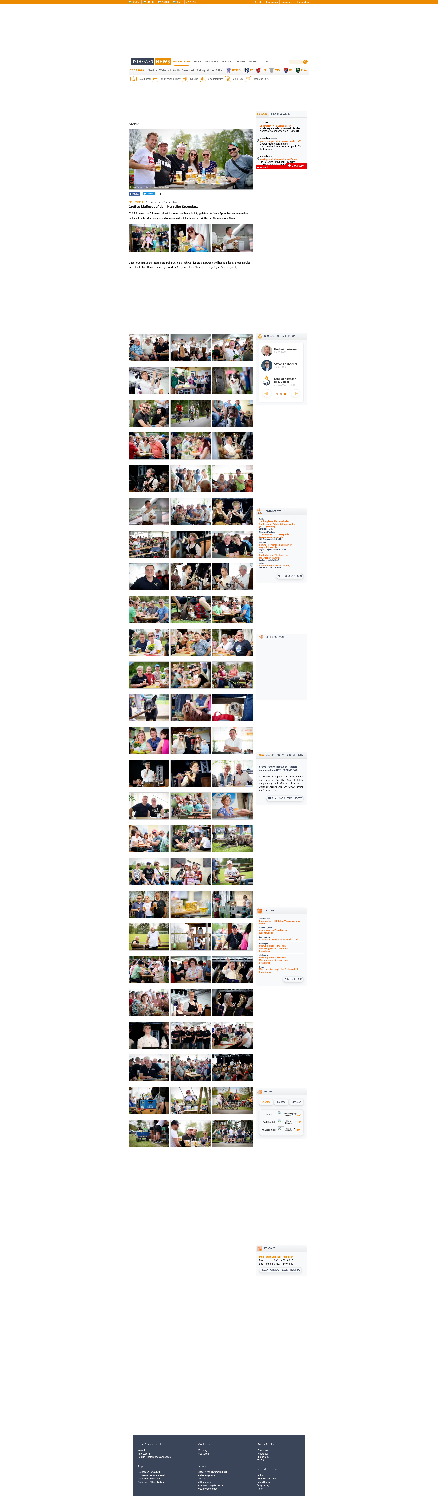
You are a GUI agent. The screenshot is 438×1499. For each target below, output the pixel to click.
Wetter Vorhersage (207, 1488)
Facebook (262, 1450)
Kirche (210, 70)
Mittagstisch (204, 1482)
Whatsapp (262, 1453)
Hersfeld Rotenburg (267, 1478)
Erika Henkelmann (286, 378)
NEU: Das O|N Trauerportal (280, 336)
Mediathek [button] (211, 61)
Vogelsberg (263, 1485)
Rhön (304, 70)
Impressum (287, 2)
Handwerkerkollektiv (170, 79)
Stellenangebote (206, 1475)
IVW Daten (203, 1453)
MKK (278, 70)
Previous (266, 393)
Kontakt (258, 2)
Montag (281, 1102)
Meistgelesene (280, 113)
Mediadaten (272, 2)
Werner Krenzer (284, 364)
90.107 (135, 2)
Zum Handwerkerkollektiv (285, 798)
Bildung (200, 70)
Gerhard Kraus (283, 349)
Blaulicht (153, 70)
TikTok (260, 1460)
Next (295, 393)
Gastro (201, 1478)
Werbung (202, 1450)
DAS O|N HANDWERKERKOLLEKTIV (284, 755)
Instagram (263, 1457)
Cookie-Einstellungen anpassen (154, 1457)
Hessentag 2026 (260, 79)
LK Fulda (193, 79)
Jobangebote (272, 511)
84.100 (150, 2)
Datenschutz (303, 2)
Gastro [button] (254, 61)
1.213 (193, 2)
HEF (264, 70)
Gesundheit (188, 70)
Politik (176, 70)
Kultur (218, 70)
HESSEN (237, 70)
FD (251, 70)
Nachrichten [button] (181, 61)
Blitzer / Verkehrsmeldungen (213, 1472)
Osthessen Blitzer (149, 1478)
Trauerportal (144, 79)
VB (291, 70)
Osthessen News (149, 1472)
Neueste (262, 113)
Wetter (268, 1091)
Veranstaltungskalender (210, 1485)
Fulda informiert (215, 79)
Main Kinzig (263, 1482)
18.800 (165, 2)
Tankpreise (237, 79)
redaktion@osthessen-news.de (280, 1269)
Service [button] (226, 61)
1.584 (179, 2)
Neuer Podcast (275, 637)
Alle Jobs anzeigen (290, 576)
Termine (240, 61)
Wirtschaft (165, 70)
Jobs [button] (265, 61)
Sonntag (266, 1102)
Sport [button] (197, 61)
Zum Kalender (293, 979)
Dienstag (296, 1102)
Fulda (260, 1475)
